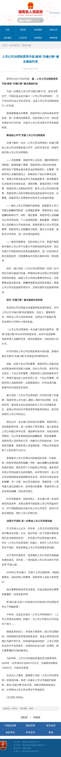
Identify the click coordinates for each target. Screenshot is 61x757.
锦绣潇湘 (53, 37)
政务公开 (53, 29)
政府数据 (38, 37)
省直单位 (10, 732)
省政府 (23, 29)
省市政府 (51, 725)
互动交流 (23, 37)
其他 (50, 732)
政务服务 (8, 37)
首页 (8, 29)
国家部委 (30, 725)
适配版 (24, 717)
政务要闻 (38, 29)
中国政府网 (10, 725)
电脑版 (36, 717)
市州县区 (30, 732)
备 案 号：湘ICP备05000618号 (26, 751)
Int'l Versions (55, 12)
